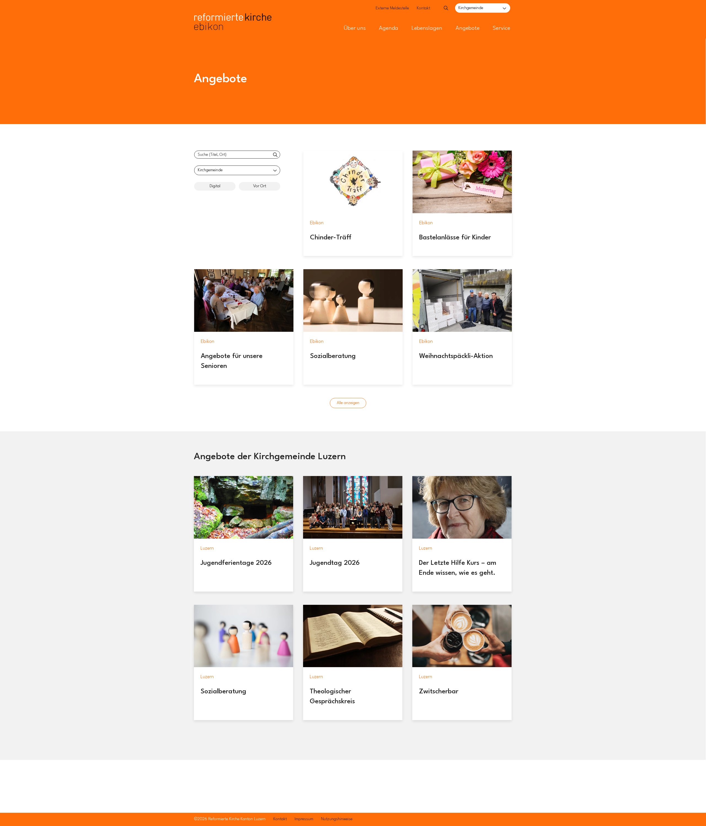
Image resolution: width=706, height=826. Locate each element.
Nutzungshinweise (336, 819)
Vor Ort (259, 186)
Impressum (304, 819)
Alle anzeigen (348, 403)
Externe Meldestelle (392, 8)
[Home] (232, 10)
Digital (215, 186)
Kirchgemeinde (470, 8)
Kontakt (423, 8)
